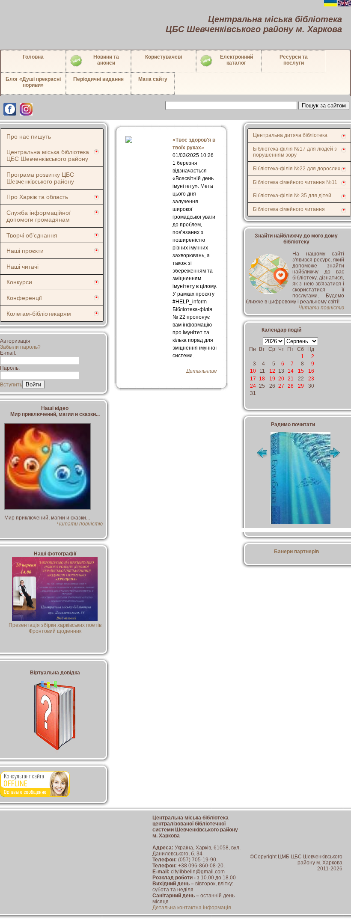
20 (281, 379)
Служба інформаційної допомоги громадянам (38, 216)
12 (272, 371)
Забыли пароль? (20, 347)
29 (301, 386)
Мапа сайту (152, 79)
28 (291, 386)
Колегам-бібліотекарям (38, 313)
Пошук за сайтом (324, 105)
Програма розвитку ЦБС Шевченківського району (40, 178)
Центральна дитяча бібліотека (290, 135)
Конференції (24, 297)
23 (311, 379)
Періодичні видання (98, 79)
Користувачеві (163, 57)
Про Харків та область (37, 196)
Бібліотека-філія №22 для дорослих (296, 169)
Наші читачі (22, 266)
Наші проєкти (25, 250)
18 (262, 379)
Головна (33, 57)
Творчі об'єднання (31, 235)
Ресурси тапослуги (294, 60)
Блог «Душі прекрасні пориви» (33, 82)
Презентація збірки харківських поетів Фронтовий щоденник (55, 628)
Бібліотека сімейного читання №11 (295, 182)
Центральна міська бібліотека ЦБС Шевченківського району (47, 155)
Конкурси (19, 282)
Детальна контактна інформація (191, 908)
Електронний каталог (236, 60)
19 (272, 379)
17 (253, 379)
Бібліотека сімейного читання (289, 209)
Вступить (11, 385)
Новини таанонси (106, 60)
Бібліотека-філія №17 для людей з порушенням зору (295, 152)
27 (281, 386)
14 (291, 371)
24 (253, 386)
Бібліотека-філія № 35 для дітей (292, 196)
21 (291, 379)
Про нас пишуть (28, 136)
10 (253, 371)
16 (311, 371)
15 (301, 371)
